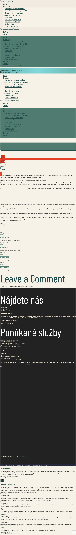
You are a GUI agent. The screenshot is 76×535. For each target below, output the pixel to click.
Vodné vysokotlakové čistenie (13, 15)
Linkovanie (8, 17)
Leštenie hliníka (9, 24)
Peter (3, 169)
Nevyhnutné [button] (3, 494)
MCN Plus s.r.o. (26, 456)
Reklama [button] (2, 521)
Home (1, 159)
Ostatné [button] (2, 527)
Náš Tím (5, 32)
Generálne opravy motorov (13, 19)
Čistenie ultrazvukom (11, 26)
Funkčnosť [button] (3, 502)
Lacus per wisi (3, 247)
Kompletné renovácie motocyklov (15, 9)
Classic (1, 223)
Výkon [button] (2, 508)
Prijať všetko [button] (14, 476)
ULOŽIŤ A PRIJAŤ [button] (5, 532)
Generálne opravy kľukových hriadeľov (16, 11)
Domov (5, 4)
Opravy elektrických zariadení (14, 13)
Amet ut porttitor (4, 257)
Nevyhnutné (5, 495)
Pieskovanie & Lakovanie (12, 22)
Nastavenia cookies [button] (5, 476)
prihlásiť (30, 286)
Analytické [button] (3, 514)
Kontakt (5, 34)
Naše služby (6, 6)
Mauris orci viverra (4, 267)
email (28, 364)
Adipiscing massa (4, 237)
